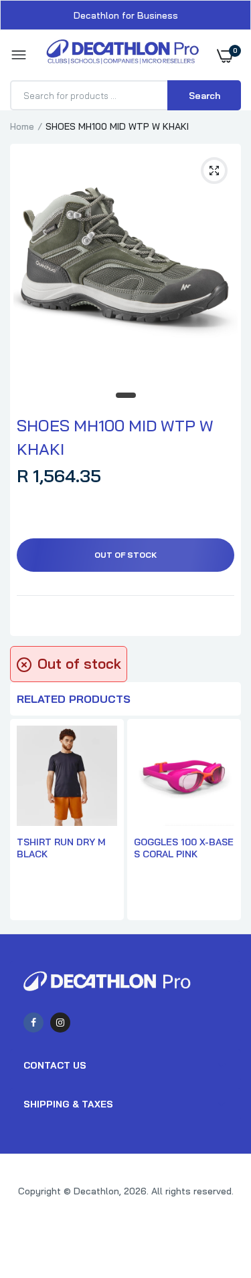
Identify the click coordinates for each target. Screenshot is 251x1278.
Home (22, 126)
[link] (214, 1194)
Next (224, 821)
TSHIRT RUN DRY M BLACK (61, 848)
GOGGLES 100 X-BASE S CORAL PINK (184, 848)
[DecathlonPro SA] (122, 55)
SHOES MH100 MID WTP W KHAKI (115, 437)
